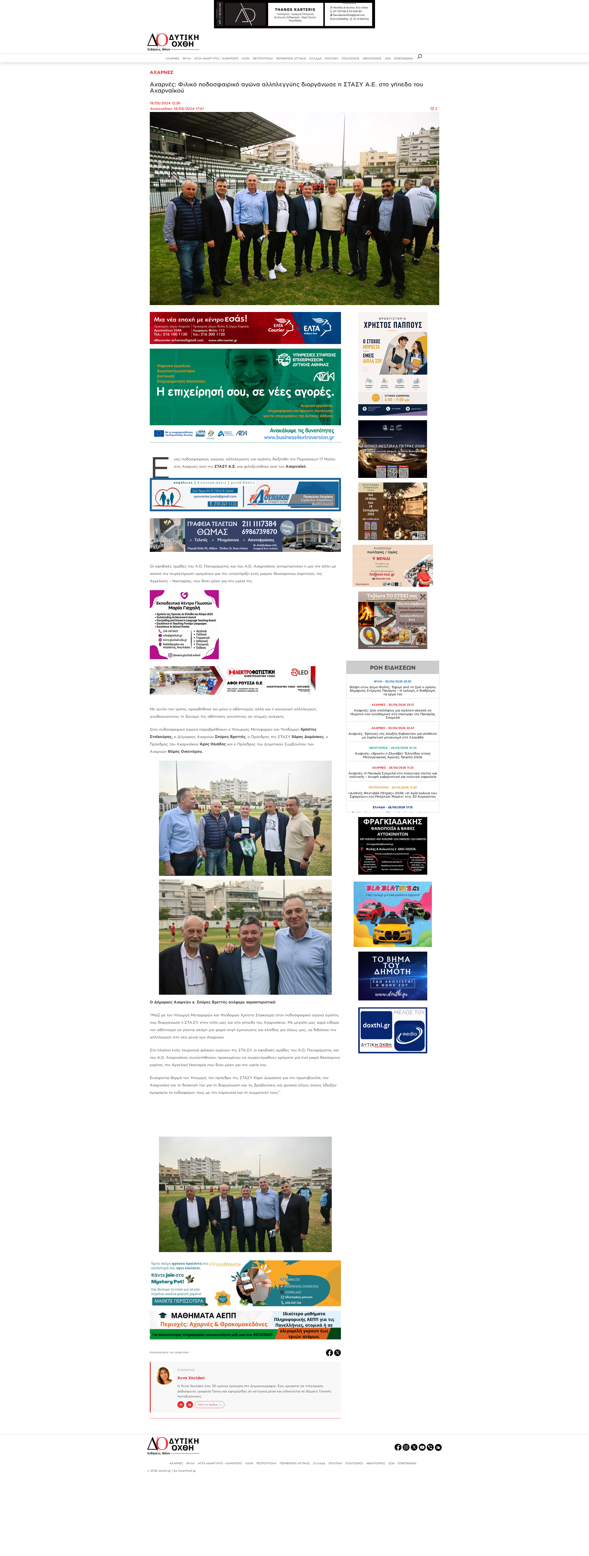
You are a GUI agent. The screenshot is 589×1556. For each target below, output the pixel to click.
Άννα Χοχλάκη (191, 1378)
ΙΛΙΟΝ (245, 58)
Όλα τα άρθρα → (210, 1404)
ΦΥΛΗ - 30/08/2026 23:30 (392, 681)
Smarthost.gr (187, 1470)
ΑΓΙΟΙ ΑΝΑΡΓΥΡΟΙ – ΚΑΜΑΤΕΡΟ (216, 58)
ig (189, 1404)
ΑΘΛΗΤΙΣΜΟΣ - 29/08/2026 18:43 (392, 747)
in (181, 1404)
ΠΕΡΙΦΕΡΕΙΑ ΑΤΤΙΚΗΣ (291, 58)
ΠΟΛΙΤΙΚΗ (331, 58)
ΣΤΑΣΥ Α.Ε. (225, 466)
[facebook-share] (330, 1352)
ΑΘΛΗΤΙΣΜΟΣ (372, 58)
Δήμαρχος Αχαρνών (211, 737)
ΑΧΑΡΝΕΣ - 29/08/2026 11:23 (392, 767)
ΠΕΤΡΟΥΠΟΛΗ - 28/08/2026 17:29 (393, 787)
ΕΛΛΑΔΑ (315, 58)
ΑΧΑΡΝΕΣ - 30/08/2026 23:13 (393, 704)
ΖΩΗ (388, 58)
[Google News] (438, 1447)
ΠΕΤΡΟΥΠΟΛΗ (263, 58)
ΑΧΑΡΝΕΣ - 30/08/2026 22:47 (392, 728)
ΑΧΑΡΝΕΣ (172, 58)
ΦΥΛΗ (187, 58)
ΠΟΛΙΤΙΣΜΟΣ (350, 58)
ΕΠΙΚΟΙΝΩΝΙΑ (403, 58)
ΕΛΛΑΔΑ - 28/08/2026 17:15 (393, 807)
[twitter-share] (337, 1352)
